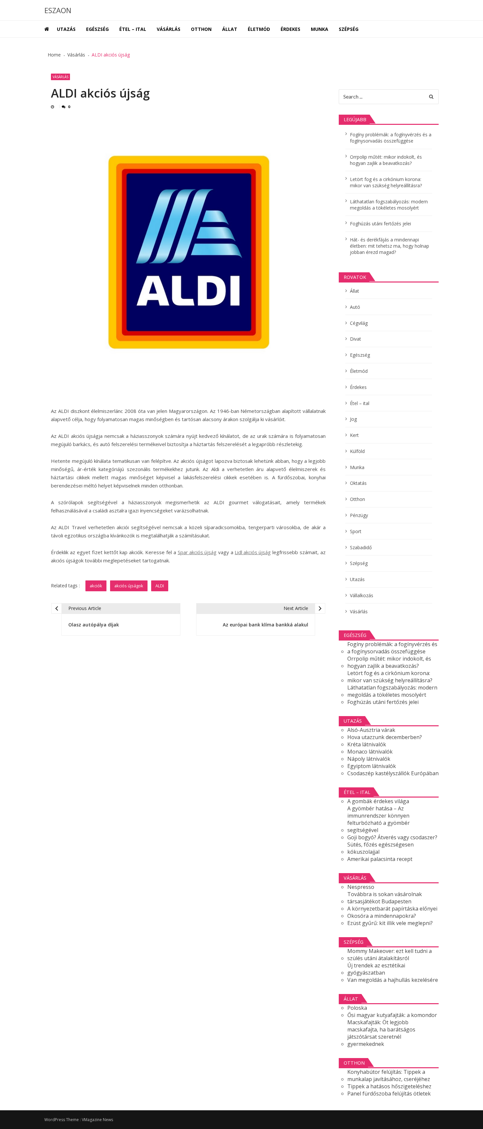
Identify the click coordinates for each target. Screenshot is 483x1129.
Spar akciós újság (197, 552)
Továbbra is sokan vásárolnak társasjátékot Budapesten (384, 898)
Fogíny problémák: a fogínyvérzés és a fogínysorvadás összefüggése (390, 137)
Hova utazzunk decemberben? (384, 737)
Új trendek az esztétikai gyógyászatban (376, 969)
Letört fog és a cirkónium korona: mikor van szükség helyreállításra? (386, 182)
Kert (354, 435)
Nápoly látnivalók (368, 758)
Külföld (357, 451)
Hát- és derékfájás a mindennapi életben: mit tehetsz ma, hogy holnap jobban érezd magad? (389, 246)
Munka (319, 29)
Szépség (348, 29)
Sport (355, 531)
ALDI (159, 586)
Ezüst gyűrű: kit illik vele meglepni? (390, 923)
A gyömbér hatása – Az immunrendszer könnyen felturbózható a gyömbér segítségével (378, 819)
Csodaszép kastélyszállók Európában (393, 773)
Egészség (97, 29)
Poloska (357, 1007)
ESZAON (57, 10)
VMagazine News (97, 1119)
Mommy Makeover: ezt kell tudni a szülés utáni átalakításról (389, 954)
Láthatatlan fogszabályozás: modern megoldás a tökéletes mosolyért (389, 204)
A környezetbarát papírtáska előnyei (392, 908)
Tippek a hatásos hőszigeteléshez (389, 1086)
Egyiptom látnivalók (371, 766)
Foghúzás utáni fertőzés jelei (380, 223)
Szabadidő (361, 547)
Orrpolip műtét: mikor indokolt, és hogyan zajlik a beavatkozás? (386, 160)
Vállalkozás (361, 595)
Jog (353, 419)
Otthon (201, 29)
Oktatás (358, 483)
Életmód (259, 29)
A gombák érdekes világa (378, 801)
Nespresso (360, 887)
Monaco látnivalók (370, 751)
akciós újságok (128, 586)
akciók (96, 586)
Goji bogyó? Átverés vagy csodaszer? (392, 837)
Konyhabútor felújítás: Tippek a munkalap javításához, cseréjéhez (388, 1075)
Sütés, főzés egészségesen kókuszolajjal (380, 848)
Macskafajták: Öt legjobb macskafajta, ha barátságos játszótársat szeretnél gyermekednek (381, 1033)
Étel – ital (132, 29)
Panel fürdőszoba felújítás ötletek (389, 1093)
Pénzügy (359, 515)
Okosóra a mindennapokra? (381, 915)
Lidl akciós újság (253, 552)
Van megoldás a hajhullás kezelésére (392, 979)
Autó (355, 307)
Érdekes (290, 29)
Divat (355, 339)
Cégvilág (359, 323)
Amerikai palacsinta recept (379, 859)
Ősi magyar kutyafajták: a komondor (392, 1015)
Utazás (66, 29)
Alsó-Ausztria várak (371, 730)
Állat (229, 29)
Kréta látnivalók (366, 744)
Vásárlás (168, 29)
